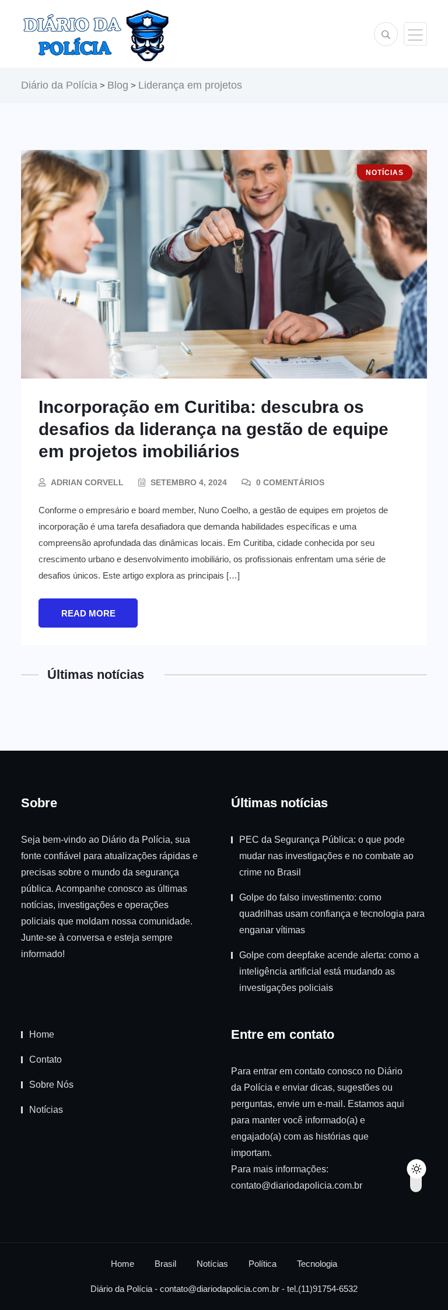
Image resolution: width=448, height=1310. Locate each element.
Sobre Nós (51, 1085)
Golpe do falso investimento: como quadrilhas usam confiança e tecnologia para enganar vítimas (332, 913)
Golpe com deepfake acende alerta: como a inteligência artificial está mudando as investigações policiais (329, 971)
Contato (45, 1059)
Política (262, 1264)
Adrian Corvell (87, 482)
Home (41, 1034)
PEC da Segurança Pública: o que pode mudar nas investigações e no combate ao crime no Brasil (326, 856)
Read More (88, 613)
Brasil (165, 1264)
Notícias (46, 1110)
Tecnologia (317, 1264)
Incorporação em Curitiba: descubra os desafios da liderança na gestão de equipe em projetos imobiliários (213, 429)
